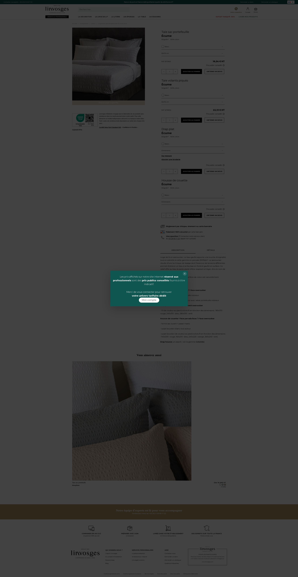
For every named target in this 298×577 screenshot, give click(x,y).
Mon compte (149, 300)
